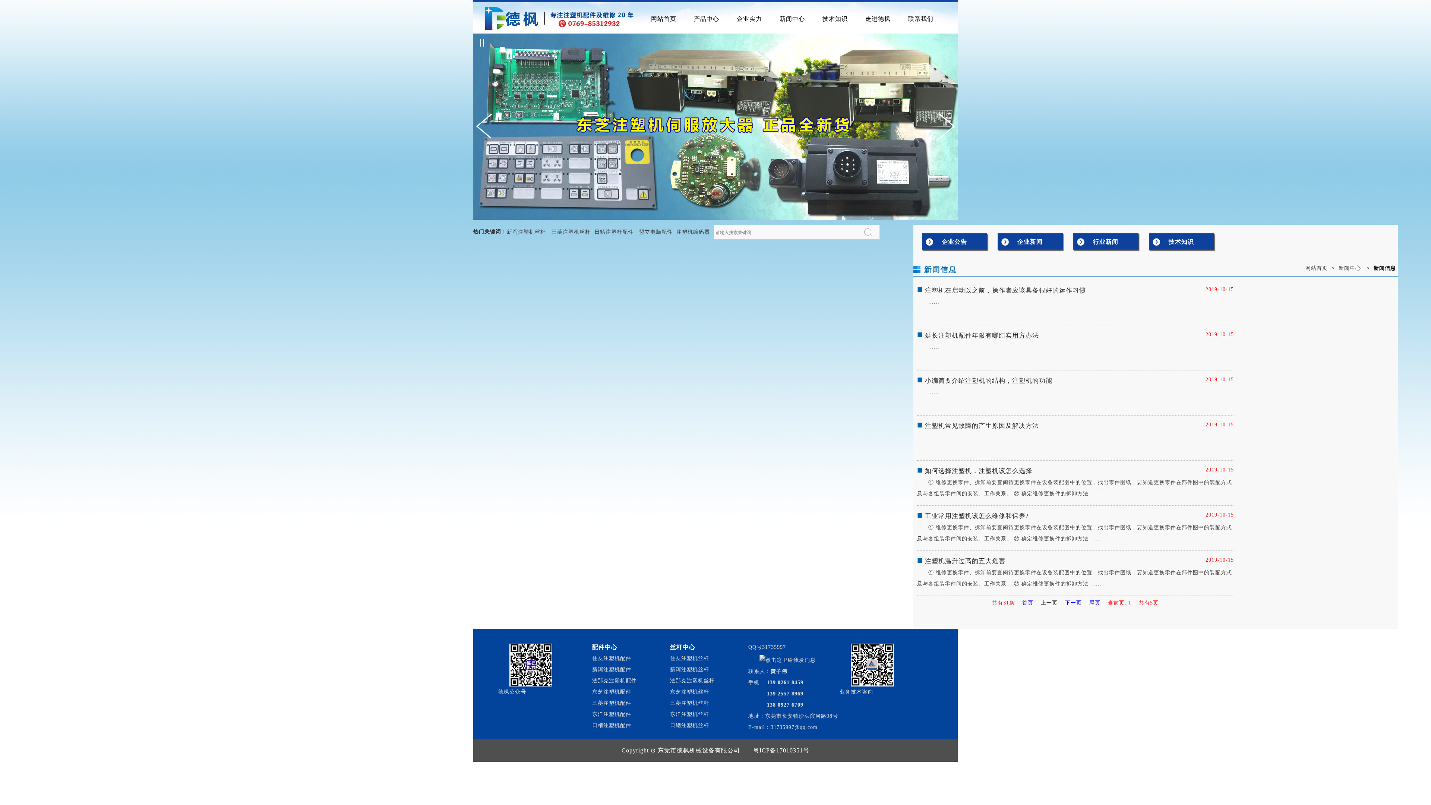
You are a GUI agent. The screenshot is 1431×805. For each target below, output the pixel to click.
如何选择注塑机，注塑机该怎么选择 (978, 470)
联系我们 (921, 19)
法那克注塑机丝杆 (692, 681)
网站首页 (663, 19)
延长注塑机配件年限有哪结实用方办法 (982, 335)
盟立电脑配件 (656, 232)
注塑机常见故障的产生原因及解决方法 (982, 425)
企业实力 (749, 19)
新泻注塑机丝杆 (526, 232)
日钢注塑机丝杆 (689, 725)
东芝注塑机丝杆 (689, 692)
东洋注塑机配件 (611, 714)
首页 (1027, 603)
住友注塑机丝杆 (689, 658)
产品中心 (706, 19)
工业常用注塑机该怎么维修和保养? (977, 516)
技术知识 (835, 19)
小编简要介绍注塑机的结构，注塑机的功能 (988, 380)
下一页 (1073, 603)
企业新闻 (1030, 242)
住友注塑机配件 (611, 658)
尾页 (1094, 603)
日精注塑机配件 (611, 725)
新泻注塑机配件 (611, 669)
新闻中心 (792, 19)
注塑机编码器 (693, 232)
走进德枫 (878, 19)
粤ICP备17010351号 (781, 750)
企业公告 (954, 242)
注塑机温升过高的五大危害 (965, 561)
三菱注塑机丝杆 (571, 232)
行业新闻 (1105, 242)
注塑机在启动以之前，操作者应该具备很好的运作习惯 (1005, 290)
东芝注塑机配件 (611, 692)
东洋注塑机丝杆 (689, 714)
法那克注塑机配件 (614, 681)
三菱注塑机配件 (611, 703)
